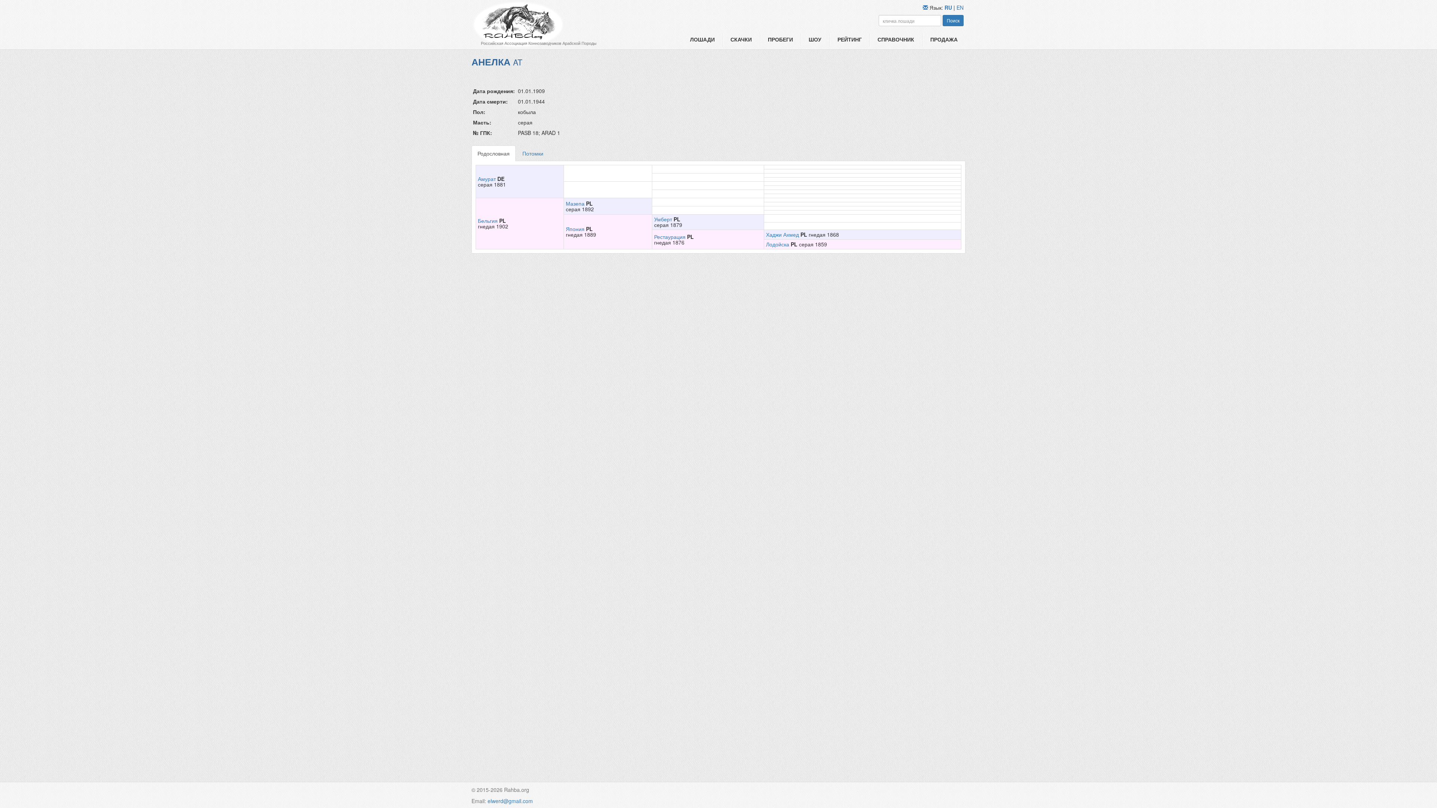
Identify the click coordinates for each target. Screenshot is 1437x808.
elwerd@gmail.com (510, 801)
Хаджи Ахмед (782, 234)
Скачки (741, 39)
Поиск (953, 20)
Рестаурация (670, 236)
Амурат (487, 178)
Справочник (896, 39)
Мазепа (575, 203)
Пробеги (780, 39)
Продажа (944, 39)
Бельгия (488, 220)
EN (960, 7)
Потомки (532, 153)
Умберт (663, 219)
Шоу (815, 39)
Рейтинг (850, 39)
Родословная (494, 153)
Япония (575, 229)
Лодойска (777, 244)
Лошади (702, 39)
